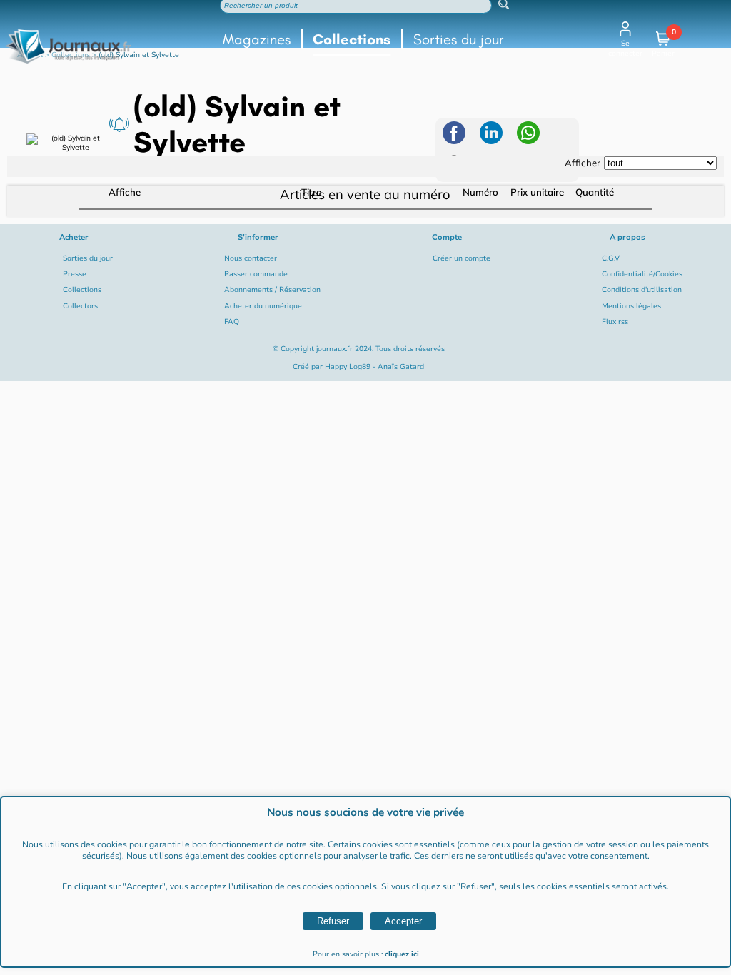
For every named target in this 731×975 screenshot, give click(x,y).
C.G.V (611, 258)
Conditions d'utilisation (642, 290)
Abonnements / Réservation (272, 290)
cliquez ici (402, 954)
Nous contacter (250, 258)
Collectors (80, 306)
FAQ (231, 322)
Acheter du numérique (263, 306)
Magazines (257, 39)
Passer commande (256, 274)
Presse (74, 274)
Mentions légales (631, 306)
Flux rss (615, 322)
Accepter (403, 921)
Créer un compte (461, 258)
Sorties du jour (458, 39)
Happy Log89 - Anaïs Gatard (374, 367)
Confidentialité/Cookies (642, 274)
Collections (351, 39)
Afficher (582, 162)
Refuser (333, 921)
